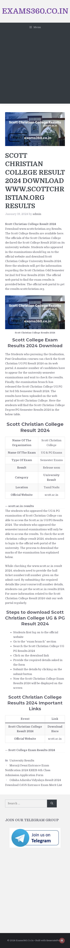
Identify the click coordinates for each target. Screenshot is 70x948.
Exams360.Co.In (35, 11)
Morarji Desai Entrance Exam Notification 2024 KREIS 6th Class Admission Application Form (27, 770)
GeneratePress (54, 940)
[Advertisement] (35, 69)
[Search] (52, 803)
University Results (22, 760)
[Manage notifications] (62, 940)
